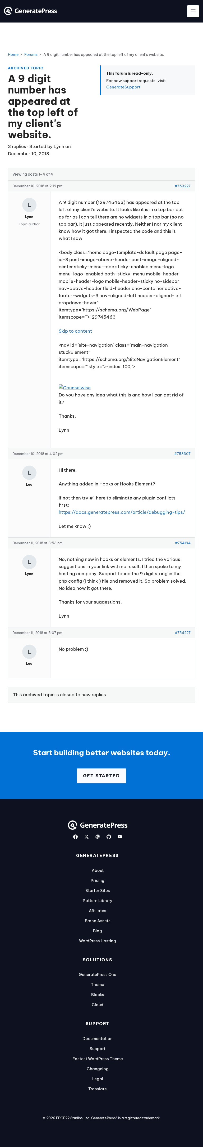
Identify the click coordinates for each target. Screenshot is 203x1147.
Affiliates (97, 910)
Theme (97, 984)
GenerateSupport (123, 87)
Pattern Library (97, 900)
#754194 (183, 543)
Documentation (97, 1038)
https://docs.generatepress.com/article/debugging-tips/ (122, 512)
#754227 (183, 633)
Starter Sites (97, 890)
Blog (97, 930)
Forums (31, 54)
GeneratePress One (97, 974)
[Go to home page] (30, 13)
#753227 (183, 186)
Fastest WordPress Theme (97, 1058)
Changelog (98, 1068)
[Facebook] (75, 837)
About (98, 870)
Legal (97, 1078)
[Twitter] (86, 837)
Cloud (97, 1004)
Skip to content (75, 331)
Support (97, 1048)
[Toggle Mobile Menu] (193, 11)
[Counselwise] (75, 388)
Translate (97, 1088)
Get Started (101, 776)
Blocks (97, 994)
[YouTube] (120, 837)
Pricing (97, 880)
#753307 (182, 454)
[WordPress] (98, 837)
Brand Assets (97, 920)
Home (13, 54)
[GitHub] (109, 837)
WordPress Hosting (97, 940)
